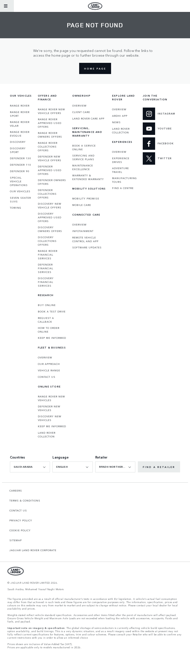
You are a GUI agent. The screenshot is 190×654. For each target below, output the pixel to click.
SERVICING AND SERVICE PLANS (83, 157)
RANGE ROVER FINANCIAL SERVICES (47, 254)
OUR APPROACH (49, 364)
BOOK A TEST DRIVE (52, 311)
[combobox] (30, 467)
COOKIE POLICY (20, 530)
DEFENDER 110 (20, 164)
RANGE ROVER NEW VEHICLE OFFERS (51, 111)
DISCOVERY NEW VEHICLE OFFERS (49, 205)
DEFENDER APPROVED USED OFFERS (49, 170)
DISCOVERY (18, 142)
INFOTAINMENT (83, 231)
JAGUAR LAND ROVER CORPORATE (32, 550)
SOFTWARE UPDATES (87, 247)
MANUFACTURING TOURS (124, 180)
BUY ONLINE (47, 305)
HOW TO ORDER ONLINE (48, 329)
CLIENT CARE (81, 112)
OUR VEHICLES (20, 191)
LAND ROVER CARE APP (88, 118)
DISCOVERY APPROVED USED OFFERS (49, 217)
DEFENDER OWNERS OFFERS (52, 182)
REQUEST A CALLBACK (46, 319)
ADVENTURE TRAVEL (120, 170)
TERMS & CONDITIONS (24, 500)
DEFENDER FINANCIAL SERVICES (45, 268)
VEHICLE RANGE (49, 370)
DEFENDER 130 (20, 158)
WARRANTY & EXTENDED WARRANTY (88, 177)
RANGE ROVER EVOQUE (19, 133)
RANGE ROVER (19, 105)
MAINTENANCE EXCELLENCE (82, 167)
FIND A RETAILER (159, 467)
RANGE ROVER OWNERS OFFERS (50, 134)
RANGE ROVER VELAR (19, 123)
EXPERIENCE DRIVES (120, 160)
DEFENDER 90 (19, 171)
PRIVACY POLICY (20, 520)
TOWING (15, 207)
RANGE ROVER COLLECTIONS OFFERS (47, 146)
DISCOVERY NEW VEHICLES (49, 418)
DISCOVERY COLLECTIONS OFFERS (47, 240)
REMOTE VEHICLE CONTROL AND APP (85, 239)
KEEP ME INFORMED (52, 338)
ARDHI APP (119, 115)
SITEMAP (15, 540)
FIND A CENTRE (123, 188)
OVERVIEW (45, 357)
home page (95, 68)
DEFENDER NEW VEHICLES (49, 408)
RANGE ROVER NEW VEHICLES (51, 398)
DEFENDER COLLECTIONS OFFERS (47, 193)
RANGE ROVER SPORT (19, 113)
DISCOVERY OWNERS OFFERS (50, 229)
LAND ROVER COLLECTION (46, 434)
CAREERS (15, 490)
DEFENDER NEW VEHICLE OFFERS (49, 158)
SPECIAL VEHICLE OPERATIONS (19, 181)
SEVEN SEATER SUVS (20, 199)
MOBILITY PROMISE (85, 198)
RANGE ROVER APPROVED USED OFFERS (49, 122)
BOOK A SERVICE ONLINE (84, 147)
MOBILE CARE (81, 205)
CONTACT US (46, 377)
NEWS (116, 122)
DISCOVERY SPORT (18, 150)
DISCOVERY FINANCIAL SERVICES (46, 281)
